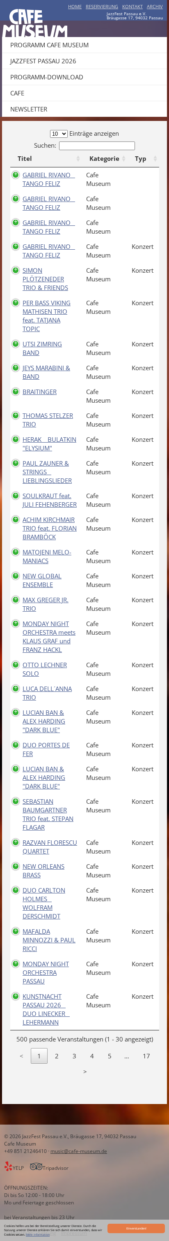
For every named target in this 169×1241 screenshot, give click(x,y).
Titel (25, 158)
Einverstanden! (136, 1228)
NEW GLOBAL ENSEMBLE (42, 580)
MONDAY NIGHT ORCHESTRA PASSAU (46, 972)
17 (146, 1056)
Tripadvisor (56, 1167)
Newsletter (28, 109)
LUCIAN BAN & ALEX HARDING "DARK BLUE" (44, 721)
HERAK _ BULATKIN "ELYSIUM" (49, 443)
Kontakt (132, 6)
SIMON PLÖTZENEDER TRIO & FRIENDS (45, 279)
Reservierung (102, 6)
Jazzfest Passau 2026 (43, 61)
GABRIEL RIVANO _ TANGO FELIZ (49, 179)
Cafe (17, 93)
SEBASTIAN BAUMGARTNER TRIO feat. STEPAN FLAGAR (48, 814)
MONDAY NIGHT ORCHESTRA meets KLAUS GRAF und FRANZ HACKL (49, 636)
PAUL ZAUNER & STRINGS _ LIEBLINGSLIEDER (47, 472)
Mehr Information (38, 1234)
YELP (19, 1167)
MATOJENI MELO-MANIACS (47, 556)
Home (75, 6)
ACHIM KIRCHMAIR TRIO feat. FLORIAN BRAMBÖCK (50, 528)
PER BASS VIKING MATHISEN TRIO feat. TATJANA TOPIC (47, 316)
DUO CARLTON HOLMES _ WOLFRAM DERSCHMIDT (44, 903)
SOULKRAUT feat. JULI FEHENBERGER (50, 500)
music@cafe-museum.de (78, 1151)
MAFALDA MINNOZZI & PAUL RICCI (49, 940)
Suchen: (45, 145)
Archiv (155, 6)
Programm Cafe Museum (49, 45)
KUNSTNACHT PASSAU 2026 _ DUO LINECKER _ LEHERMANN (46, 1009)
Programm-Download (46, 77)
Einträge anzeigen (93, 133)
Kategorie (104, 158)
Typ (140, 158)
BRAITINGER (40, 391)
